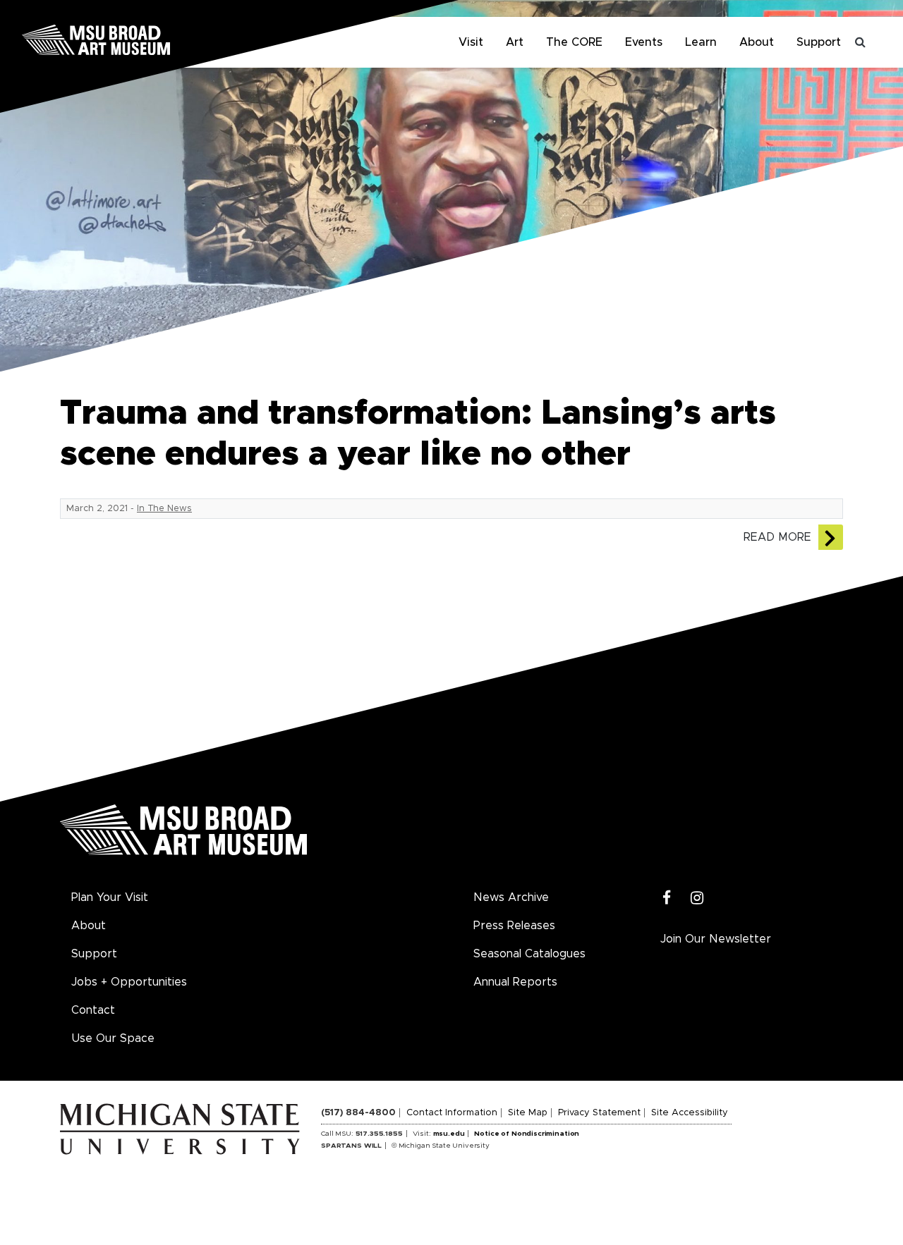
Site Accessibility (689, 1112)
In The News (164, 508)
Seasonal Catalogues (529, 953)
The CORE (574, 42)
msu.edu (449, 1133)
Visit (471, 42)
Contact (93, 1010)
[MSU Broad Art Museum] (141, 39)
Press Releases (514, 925)
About (756, 42)
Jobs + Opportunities (129, 982)
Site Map (527, 1112)
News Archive (511, 897)
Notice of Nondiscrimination (526, 1133)
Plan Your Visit (109, 897)
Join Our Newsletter (715, 939)
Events (643, 42)
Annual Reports (515, 982)
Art (514, 42)
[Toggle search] (860, 42)
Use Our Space (112, 1038)
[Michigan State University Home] (190, 1128)
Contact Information (451, 1112)
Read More (777, 537)
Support (818, 42)
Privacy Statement (599, 1112)
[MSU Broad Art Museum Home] (183, 834)
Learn (701, 42)
